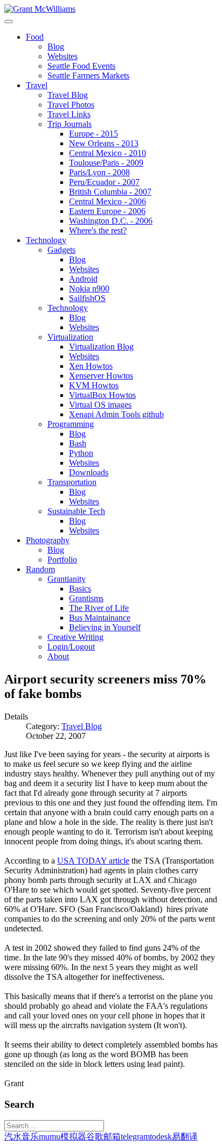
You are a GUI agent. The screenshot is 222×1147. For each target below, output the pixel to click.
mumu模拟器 (62, 1136)
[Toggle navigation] (8, 21)
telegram (135, 1136)
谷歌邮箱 (103, 1136)
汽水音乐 (21, 1136)
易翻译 (185, 1136)
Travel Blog (81, 726)
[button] (35, 36)
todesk (161, 1136)
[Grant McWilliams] (39, 8)
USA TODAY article (93, 860)
